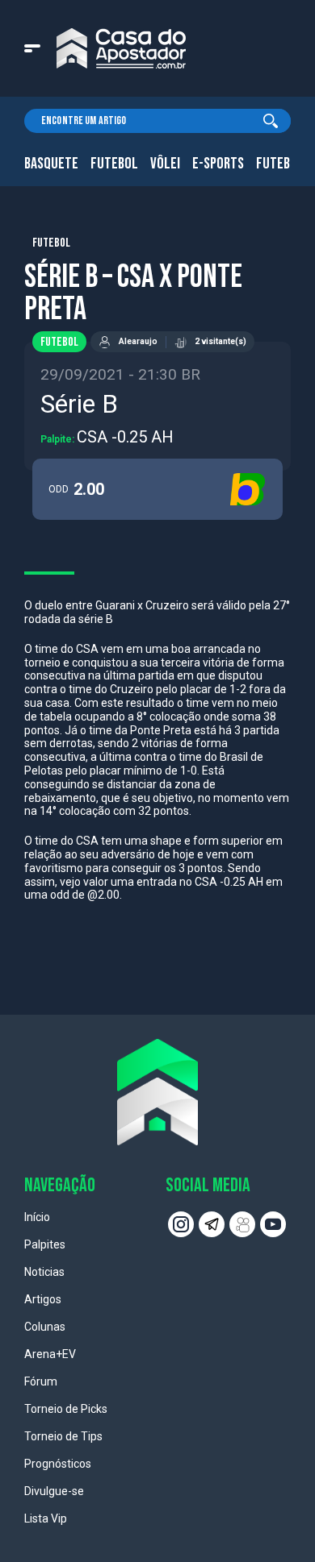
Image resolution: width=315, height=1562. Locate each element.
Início (37, 1217)
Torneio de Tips (63, 1436)
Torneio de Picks (65, 1408)
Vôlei (165, 163)
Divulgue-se (54, 1491)
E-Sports (218, 163)
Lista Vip (45, 1518)
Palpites (44, 1244)
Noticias (44, 1271)
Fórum (40, 1381)
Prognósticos (57, 1463)
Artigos (42, 1299)
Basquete (51, 163)
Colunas (44, 1326)
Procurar (270, 121)
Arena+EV (50, 1354)
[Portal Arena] (121, 48)
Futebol (114, 163)
